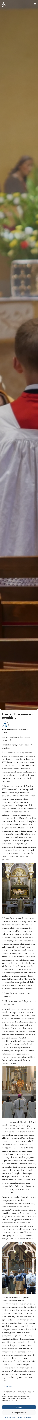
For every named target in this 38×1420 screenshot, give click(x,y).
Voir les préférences (19, 1413)
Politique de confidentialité (24, 1417)
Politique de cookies (10, 1417)
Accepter (19, 1407)
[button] (35, 1386)
